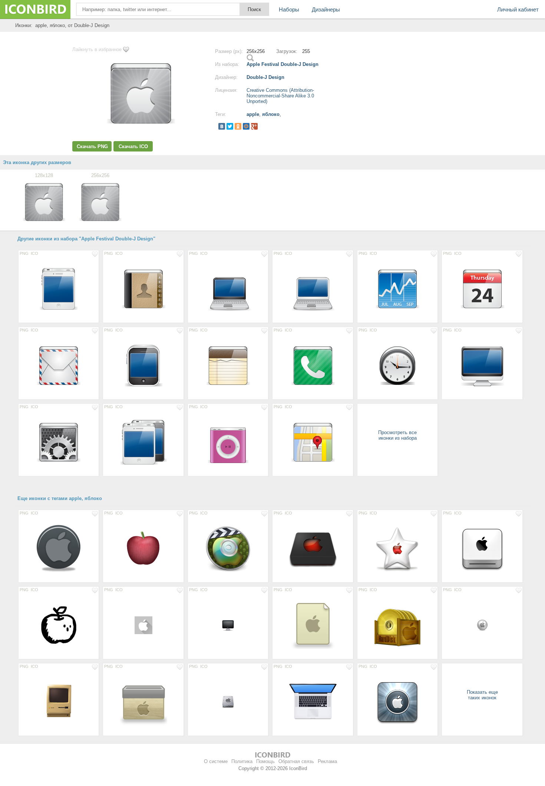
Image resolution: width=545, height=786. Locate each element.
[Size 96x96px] (143, 548)
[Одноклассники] (238, 126)
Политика (241, 761)
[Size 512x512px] (228, 548)
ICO (34, 253)
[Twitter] (230, 126)
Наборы (289, 9)
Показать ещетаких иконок (482, 694)
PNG (24, 253)
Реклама (327, 761)
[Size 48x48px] (143, 625)
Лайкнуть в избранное (97, 49)
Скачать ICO (133, 146)
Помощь (265, 761)
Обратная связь (296, 761)
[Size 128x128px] (59, 288)
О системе (216, 761)
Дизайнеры (326, 9)
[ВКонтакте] (221, 126)
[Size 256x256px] (397, 548)
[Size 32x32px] (228, 625)
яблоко (271, 114)
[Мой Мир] (246, 126)
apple (253, 114)
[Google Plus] (254, 126)
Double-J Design (265, 77)
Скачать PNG (92, 146)
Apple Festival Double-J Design (282, 64)
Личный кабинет (518, 9)
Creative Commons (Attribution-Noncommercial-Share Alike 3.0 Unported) (280, 95)
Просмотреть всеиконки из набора (397, 435)
